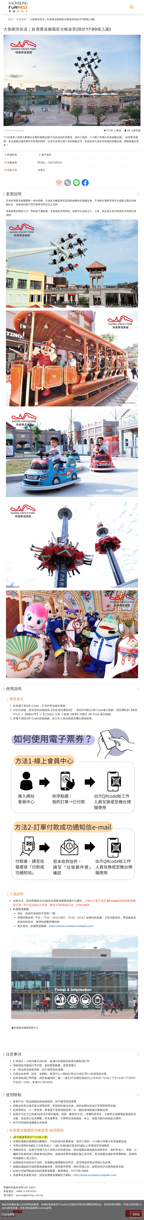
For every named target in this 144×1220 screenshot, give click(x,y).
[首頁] (18, 7)
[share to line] (76, 182)
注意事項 (13, 1054)
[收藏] (58, 182)
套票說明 (13, 194)
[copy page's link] (67, 182)
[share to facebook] (85, 182)
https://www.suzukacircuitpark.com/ (71, 926)
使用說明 (13, 689)
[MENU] (131, 7)
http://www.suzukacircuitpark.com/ (95, 1175)
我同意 (136, 1214)
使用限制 (13, 1095)
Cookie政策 (8, 1214)
